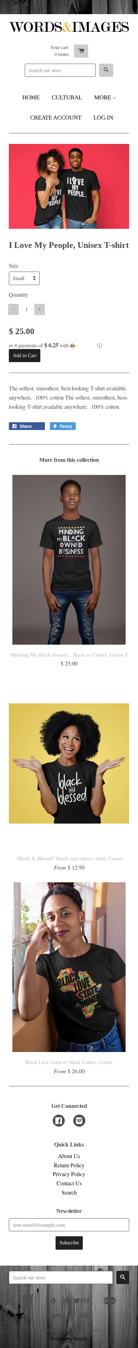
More (103, 97)
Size (13, 265)
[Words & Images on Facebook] (59, 1121)
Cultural (67, 97)
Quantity (18, 294)
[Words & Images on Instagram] (79, 1121)
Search (69, 1192)
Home (31, 97)
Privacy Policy (69, 1174)
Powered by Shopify (69, 1338)
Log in (103, 117)
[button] (69, 345)
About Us (69, 1156)
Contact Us (69, 1183)
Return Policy (69, 1165)
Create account (55, 117)
